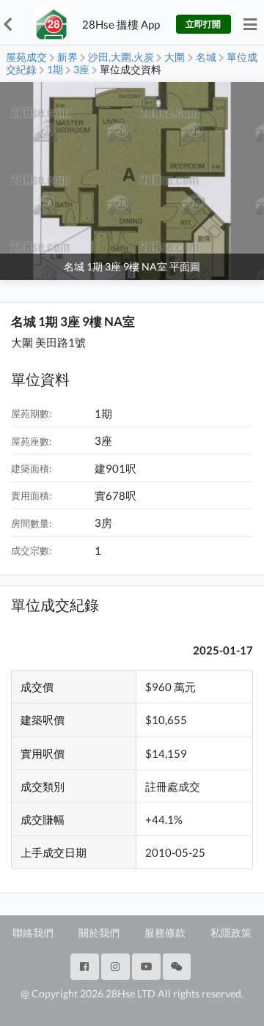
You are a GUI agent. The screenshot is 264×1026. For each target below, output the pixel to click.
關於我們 (99, 932)
